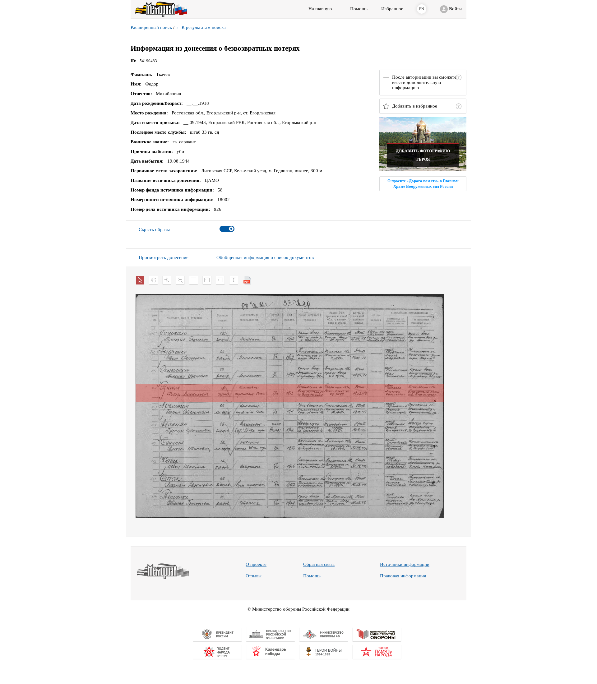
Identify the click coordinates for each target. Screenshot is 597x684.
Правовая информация (403, 575)
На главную (320, 8)
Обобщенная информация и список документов (265, 257)
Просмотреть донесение (163, 257)
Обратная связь (319, 564)
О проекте (256, 564)
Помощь (312, 575)
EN (421, 9)
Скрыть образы (154, 229)
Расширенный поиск (151, 27)
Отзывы (253, 575)
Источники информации (404, 564)
